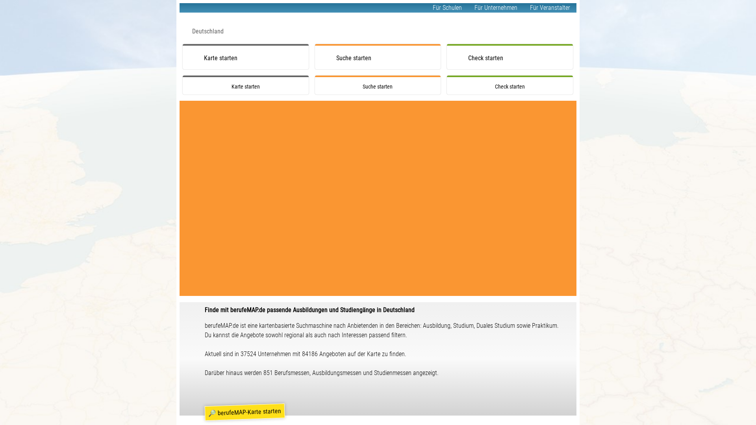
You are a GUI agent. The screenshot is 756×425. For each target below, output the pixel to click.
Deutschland (208, 31)
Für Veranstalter (550, 7)
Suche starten (353, 58)
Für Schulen (447, 7)
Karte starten (220, 58)
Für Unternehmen (495, 7)
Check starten (485, 58)
